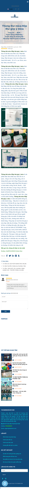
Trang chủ (11, 32)
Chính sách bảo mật (8, 442)
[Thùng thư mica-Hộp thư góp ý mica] (15, 255)
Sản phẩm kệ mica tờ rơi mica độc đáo (12, 459)
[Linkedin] (12, 255)
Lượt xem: (16, 47)
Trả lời (7, 281)
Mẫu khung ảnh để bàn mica (10, 456)
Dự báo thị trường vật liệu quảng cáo (12, 453)
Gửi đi (4, 474)
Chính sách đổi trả (7, 439)
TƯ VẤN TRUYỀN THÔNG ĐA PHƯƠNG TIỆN (14, 266)
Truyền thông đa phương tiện (14, 36)
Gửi (6, 311)
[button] (10, 9)
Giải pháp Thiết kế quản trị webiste (14, 38)
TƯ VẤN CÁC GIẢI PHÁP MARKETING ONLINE (14, 263)
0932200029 (15, 6)
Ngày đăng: (4, 47)
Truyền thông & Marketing (14, 34)
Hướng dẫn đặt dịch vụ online (10, 445)
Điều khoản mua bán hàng (9, 437)
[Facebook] (6, 255)
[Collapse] (27, 2)
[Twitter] (9, 255)
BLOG (18, 32)
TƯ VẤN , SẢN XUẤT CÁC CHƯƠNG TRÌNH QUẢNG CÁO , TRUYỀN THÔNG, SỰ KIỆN (14, 269)
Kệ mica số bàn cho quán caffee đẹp (12, 462)
